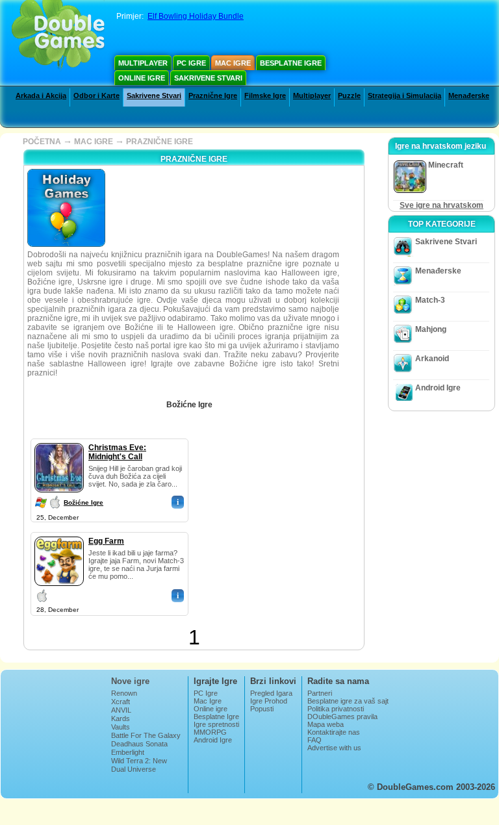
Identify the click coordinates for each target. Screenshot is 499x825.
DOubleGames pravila (342, 716)
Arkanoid (432, 358)
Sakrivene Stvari (208, 78)
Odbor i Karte (96, 95)
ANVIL (121, 710)
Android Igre (438, 387)
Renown (124, 693)
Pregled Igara (271, 693)
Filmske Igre (265, 95)
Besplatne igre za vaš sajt (348, 701)
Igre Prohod (268, 701)
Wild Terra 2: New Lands (139, 764)
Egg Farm (106, 541)
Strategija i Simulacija (404, 95)
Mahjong (430, 329)
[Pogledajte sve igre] (221, 400)
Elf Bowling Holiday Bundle (195, 16)
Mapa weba (325, 724)
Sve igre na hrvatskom (441, 205)
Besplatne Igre (291, 63)
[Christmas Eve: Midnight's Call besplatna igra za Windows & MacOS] (59, 440)
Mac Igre (233, 63)
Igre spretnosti (216, 724)
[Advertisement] (297, 519)
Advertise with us (334, 748)
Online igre (141, 78)
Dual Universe (133, 769)
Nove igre (130, 681)
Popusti (262, 709)
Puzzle (349, 95)
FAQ (314, 740)
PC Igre (191, 63)
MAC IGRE (93, 141)
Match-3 (430, 300)
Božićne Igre (83, 502)
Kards (120, 718)
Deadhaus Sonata (139, 744)
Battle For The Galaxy (146, 735)
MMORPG (210, 732)
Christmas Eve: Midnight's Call (117, 452)
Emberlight (127, 752)
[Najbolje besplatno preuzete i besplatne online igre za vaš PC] (58, 35)
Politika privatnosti (335, 709)
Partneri (319, 693)
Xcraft (120, 701)
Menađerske (468, 95)
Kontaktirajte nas (333, 732)
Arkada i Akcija (41, 95)
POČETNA (42, 141)
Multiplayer (143, 63)
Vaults (120, 727)
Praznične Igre (212, 95)
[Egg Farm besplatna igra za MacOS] (59, 534)
